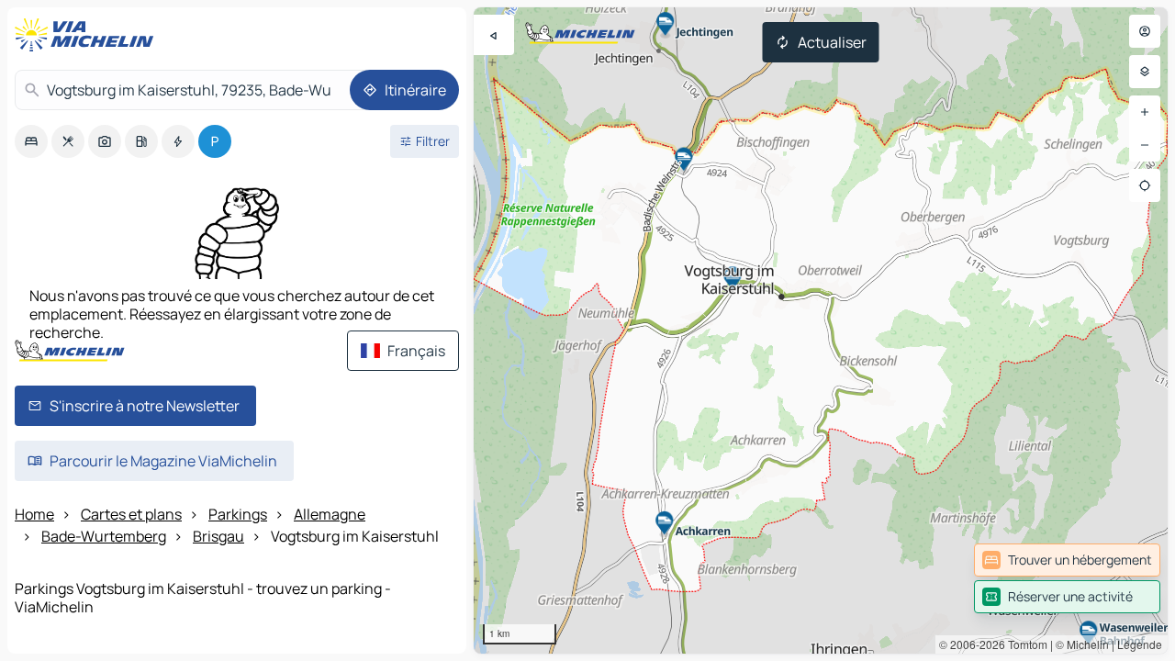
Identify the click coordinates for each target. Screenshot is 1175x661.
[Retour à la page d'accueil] (88, 35)
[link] (1067, 560)
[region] (821, 330)
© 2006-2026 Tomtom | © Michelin (1024, 644)
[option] (31, 141)
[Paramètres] (1144, 71)
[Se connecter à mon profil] (1144, 31)
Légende (1139, 644)
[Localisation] (1144, 185)
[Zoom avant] (1144, 112)
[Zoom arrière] (1144, 145)
